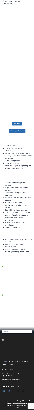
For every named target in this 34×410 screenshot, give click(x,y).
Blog (4, 364)
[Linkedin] (9, 391)
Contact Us (11, 364)
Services (17, 361)
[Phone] (18, 391)
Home (5, 361)
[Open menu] (30, 4)
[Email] (23, 391)
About (11, 361)
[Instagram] (4, 391)
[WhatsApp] (14, 391)
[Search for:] (17, 331)
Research (25, 361)
